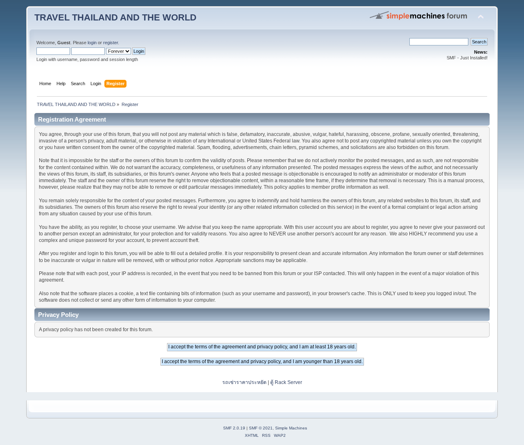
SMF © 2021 (261, 428)
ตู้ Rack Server (286, 382)
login (92, 42)
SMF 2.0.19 (234, 428)
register (110, 42)
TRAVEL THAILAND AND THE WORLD (115, 17)
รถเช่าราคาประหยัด (245, 382)
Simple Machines (291, 428)
